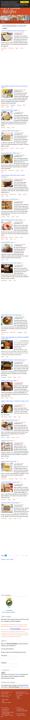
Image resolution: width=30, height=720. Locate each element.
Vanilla (10, 636)
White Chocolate (5, 105)
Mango (27, 633)
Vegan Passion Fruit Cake (8, 461)
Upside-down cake (6, 636)
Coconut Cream (4, 148)
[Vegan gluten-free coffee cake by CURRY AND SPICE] (7, 159)
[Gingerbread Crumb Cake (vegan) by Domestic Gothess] (7, 268)
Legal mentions (5, 699)
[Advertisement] (15, 69)
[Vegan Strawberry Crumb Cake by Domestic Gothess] (7, 488)
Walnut (15, 636)
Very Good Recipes (5, 692)
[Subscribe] (14, 33)
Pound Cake (4, 48)
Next (26, 555)
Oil (14, 239)
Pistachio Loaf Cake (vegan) (9, 110)
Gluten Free (11, 170)
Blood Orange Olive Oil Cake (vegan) (12, 220)
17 (20, 555)
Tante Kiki (17, 341)
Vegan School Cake (7, 441)
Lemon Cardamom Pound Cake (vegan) (12, 31)
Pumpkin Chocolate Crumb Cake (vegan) (13, 360)
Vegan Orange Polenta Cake (9, 420)
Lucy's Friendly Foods (20, 405)
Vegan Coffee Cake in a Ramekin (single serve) (14, 401)
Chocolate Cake (4, 332)
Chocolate (12, 105)
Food (9, 633)
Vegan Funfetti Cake (7, 242)
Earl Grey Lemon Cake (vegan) (10, 503)
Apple (2, 398)
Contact (18, 698)
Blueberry (25, 624)
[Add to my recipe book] (26, 31)
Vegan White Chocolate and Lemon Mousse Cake (14, 87)
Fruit (21, 479)
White (24, 105)
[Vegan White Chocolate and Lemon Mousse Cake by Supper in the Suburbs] (7, 93)
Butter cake (11, 626)
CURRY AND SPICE (20, 155)
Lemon (21, 48)
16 (17, 555)
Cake (2, 49)
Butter (7, 626)
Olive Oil (11, 237)
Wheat (18, 636)
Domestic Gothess (19, 33)
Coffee (17, 170)
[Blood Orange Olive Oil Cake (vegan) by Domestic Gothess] (7, 225)
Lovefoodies (9, 610)
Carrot (20, 626)
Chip (9, 629)
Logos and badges (6, 713)
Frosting (19, 194)
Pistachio (3, 127)
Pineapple (7, 634)
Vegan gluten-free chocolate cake (11, 315)
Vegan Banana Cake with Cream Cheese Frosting (13, 176)
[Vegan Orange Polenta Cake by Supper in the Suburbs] (7, 426)
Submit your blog (5, 709)
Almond (2, 624)
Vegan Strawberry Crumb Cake (10, 482)
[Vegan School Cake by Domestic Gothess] (7, 446)
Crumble (3, 216)
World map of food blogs (22, 710)
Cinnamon (6, 631)
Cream (17, 148)
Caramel (17, 626)
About (18, 696)
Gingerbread (4, 280)
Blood (21, 237)
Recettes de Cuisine (21, 715)
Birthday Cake (21, 624)
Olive (7, 239)
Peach (8, 216)
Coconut (12, 148)
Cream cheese (4, 194)
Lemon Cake (4, 518)
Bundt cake (3, 626)
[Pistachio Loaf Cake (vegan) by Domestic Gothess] (7, 116)
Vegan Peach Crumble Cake (9, 199)
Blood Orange (4, 237)
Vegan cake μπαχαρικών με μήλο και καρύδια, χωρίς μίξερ (15, 338)
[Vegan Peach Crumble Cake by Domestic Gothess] (7, 205)
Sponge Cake (21, 634)
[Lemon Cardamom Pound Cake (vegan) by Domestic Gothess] (7, 36)
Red (18, 634)
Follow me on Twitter (6, 702)
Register (17, 674)
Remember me (6, 670)
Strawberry (3, 499)
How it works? (5, 710)
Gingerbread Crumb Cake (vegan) (11, 263)
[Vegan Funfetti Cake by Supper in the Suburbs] (7, 248)
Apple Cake (9, 624)
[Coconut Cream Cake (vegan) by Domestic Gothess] (7, 136)
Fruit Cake (11, 479)
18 (23, 555)
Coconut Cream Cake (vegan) (10, 131)
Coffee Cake (4, 170)
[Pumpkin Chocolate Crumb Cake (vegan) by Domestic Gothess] (7, 365)
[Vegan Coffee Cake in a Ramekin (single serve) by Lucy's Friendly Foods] (7, 408)
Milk (1, 634)
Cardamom (11, 48)
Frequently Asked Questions (8, 712)
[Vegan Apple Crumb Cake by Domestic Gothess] (7, 386)
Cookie (21, 631)
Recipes (3, 22)
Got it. (25, 2)
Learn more (21, 6)
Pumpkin (9, 377)
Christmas (3, 631)
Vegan (17, 48)
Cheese (2, 629)
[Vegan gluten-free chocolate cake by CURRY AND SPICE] (7, 320)
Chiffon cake (6, 629)
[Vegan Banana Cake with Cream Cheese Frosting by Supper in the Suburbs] (7, 182)
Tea (1, 636)
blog (3, 701)
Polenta (3, 437)
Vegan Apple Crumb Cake (8, 381)
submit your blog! (24, 687)
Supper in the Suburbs (20, 90)
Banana (25, 194)
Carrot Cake (24, 626)
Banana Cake (13, 194)
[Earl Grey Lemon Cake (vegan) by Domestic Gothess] (7, 508)
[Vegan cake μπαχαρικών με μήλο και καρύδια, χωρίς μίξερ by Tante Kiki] (7, 344)
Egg (7, 633)
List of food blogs (20, 709)
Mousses (19, 105)
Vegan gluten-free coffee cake (10, 153)
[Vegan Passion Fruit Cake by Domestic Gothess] (7, 467)
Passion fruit (4, 479)
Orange (16, 237)
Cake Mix (14, 626)
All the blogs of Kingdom (9, 612)
